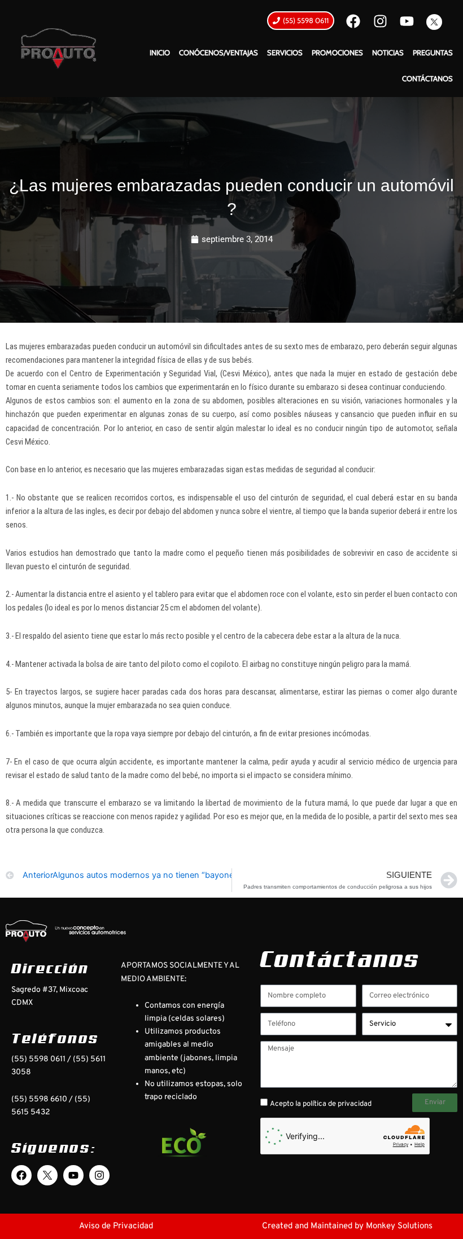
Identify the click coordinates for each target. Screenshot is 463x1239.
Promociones (337, 52)
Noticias (388, 52)
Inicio (160, 52)
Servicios (285, 52)
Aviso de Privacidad (116, 1226)
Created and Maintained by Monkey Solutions (347, 1226)
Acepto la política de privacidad (321, 1104)
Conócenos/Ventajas (218, 52)
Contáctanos (427, 78)
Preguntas (433, 52)
